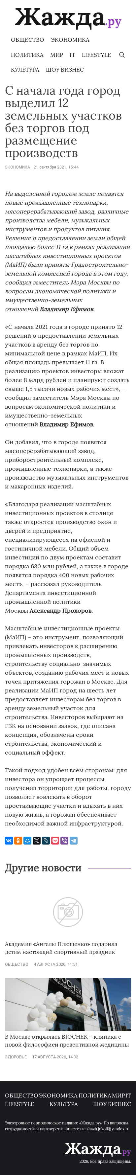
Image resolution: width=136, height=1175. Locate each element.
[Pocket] (55, 841)
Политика (27, 54)
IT (72, 54)
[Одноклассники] (18, 841)
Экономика (70, 39)
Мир (56, 54)
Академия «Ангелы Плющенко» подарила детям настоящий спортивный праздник (61, 948)
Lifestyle (96, 54)
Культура (25, 69)
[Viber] (64, 841)
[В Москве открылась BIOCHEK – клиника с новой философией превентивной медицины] (68, 1029)
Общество (27, 39)
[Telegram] (74, 841)
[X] (37, 841)
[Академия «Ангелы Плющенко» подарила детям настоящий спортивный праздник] (68, 937)
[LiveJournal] (46, 841)
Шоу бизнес (65, 69)
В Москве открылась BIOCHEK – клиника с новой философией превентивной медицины (67, 1040)
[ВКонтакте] (9, 841)
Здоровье (16, 1056)
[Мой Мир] (27, 841)
